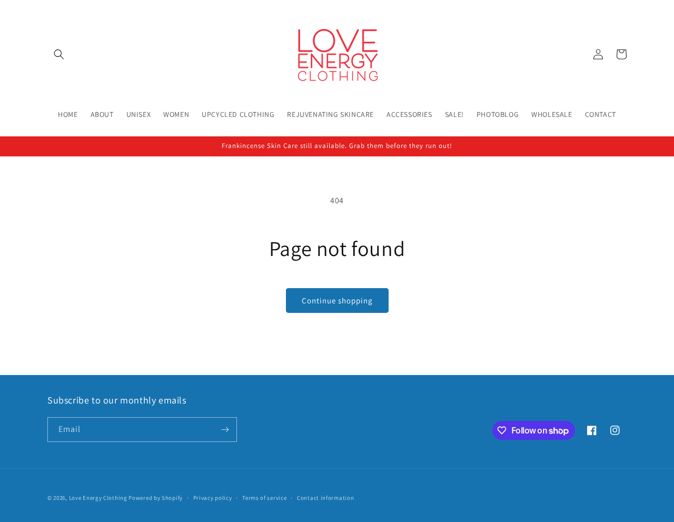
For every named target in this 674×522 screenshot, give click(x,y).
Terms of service (264, 497)
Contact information (325, 497)
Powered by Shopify (155, 497)
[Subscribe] (224, 429)
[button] (59, 54)
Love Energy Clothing (98, 497)
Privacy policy (212, 497)
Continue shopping (337, 301)
